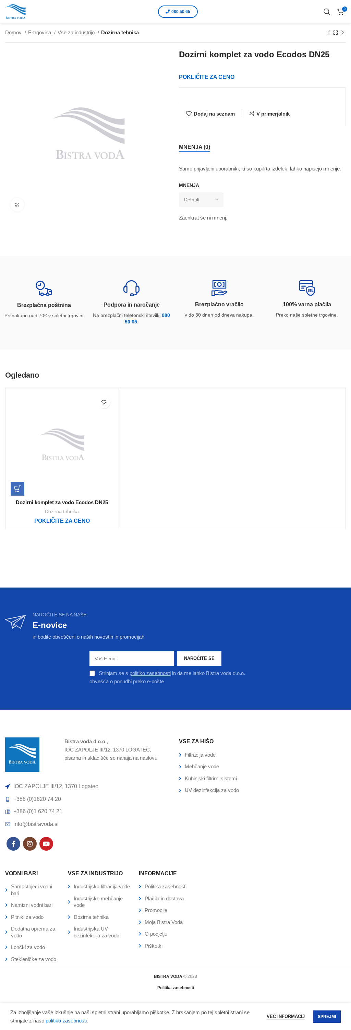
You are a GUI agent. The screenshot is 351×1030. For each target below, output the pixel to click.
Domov (14, 32)
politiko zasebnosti (150, 673)
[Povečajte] (17, 205)
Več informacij (286, 1016)
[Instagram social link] (30, 844)
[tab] (194, 147)
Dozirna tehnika (120, 32)
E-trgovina (40, 32)
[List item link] (262, 754)
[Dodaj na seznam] (104, 402)
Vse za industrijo (77, 32)
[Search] (327, 12)
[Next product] (342, 32)
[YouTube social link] (46, 844)
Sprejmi (327, 1016)
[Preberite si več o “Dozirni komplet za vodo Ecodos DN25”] (17, 489)
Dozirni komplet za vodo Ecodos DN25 (62, 502)
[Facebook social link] (13, 844)
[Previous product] (328, 32)
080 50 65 (180, 11)
